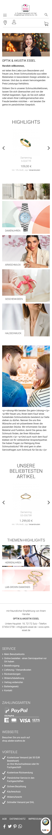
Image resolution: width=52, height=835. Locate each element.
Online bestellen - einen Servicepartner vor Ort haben (25, 660)
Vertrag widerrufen (13, 682)
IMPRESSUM (35, 819)
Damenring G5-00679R (26, 514)
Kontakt (8, 690)
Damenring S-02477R (26, 159)
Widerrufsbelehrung (14, 678)
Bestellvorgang (11, 665)
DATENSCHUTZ (18, 819)
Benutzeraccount (14, 23)
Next (47, 148)
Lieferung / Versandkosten (17, 669)
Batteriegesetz (11, 686)
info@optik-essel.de (26, 627)
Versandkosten (34, 170)
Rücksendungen (12, 674)
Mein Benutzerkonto (14, 654)
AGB (4, 819)
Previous (4, 148)
